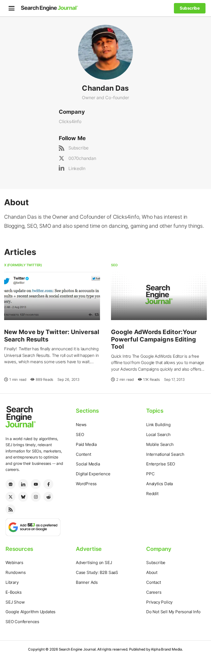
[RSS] (10, 509)
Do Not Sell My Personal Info (173, 611)
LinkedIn (76, 168)
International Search (165, 454)
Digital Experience (93, 473)
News (81, 424)
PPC (150, 473)
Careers (154, 592)
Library (12, 582)
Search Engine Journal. (78, 649)
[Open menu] (11, 8)
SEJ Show (14, 602)
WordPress (86, 483)
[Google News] (10, 484)
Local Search (158, 434)
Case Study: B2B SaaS (97, 572)
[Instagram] (36, 497)
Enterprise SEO (160, 464)
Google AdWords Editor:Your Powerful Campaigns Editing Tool (154, 339)
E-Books (13, 592)
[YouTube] (36, 484)
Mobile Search (159, 444)
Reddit (152, 493)
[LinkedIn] (23, 484)
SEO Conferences (22, 621)
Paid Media (86, 444)
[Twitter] (10, 497)
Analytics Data (159, 483)
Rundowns (15, 572)
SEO (114, 265)
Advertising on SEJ (94, 562)
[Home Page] (49, 8)
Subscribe (78, 148)
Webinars (14, 562)
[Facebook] (48, 484)
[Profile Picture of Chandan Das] (105, 51)
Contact (153, 582)
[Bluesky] (23, 497)
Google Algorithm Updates (30, 611)
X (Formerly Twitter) (23, 265)
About (151, 572)
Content (83, 454)
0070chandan (82, 158)
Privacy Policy (159, 602)
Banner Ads (87, 582)
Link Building (158, 424)
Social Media (88, 464)
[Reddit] (48, 497)
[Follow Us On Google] (32, 527)
